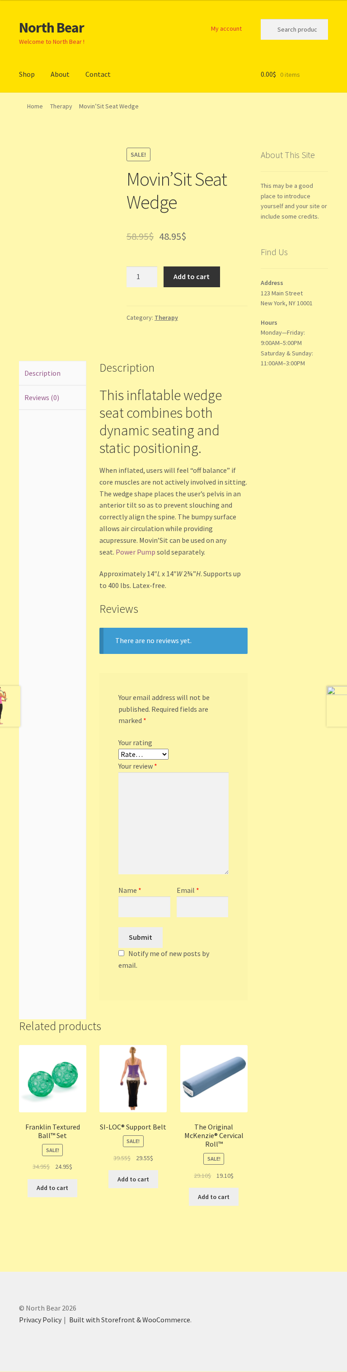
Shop (27, 74)
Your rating (135, 742)
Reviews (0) (41, 397)
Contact (98, 74)
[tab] (52, 373)
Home (35, 106)
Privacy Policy (40, 1319)
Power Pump (135, 551)
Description (42, 373)
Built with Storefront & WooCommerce (129, 1319)
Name (129, 890)
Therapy (61, 106)
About (60, 74)
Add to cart (192, 276)
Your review (137, 765)
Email (188, 890)
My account (226, 28)
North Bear (51, 28)
